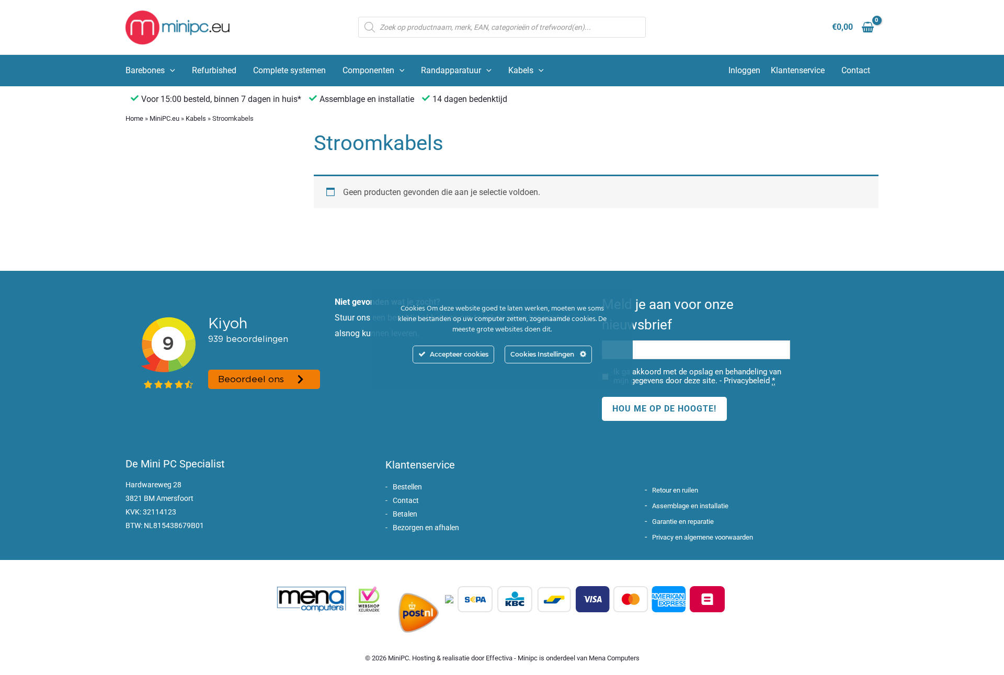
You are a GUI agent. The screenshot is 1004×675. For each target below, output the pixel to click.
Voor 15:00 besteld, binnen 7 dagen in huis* (221, 99)
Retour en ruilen (675, 490)
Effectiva (499, 658)
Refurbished (214, 70)
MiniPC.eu (164, 118)
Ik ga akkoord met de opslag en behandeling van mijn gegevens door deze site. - (697, 376)
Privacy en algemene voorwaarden (702, 537)
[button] (170, 70)
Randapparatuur (451, 70)
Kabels (520, 70)
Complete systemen (289, 70)
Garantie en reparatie (683, 521)
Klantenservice (798, 70)
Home (134, 118)
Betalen (405, 514)
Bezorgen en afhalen (426, 527)
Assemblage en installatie (690, 506)
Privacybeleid (747, 380)
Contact (855, 70)
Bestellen (407, 487)
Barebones (145, 70)
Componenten (368, 70)
